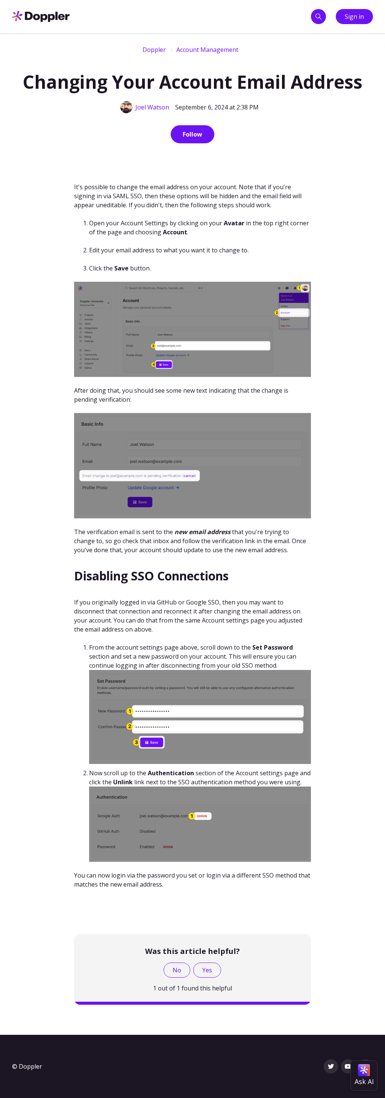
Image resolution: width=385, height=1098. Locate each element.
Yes (207, 970)
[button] (318, 16)
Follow (192, 134)
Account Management (207, 50)
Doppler (154, 50)
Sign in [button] (354, 16)
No (177, 970)
